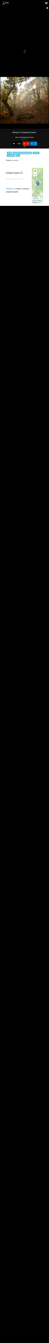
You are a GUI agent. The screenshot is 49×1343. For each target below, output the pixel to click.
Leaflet (34, 198)
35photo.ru (24, 139)
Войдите (10, 188)
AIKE (7, 3)
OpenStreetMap (37, 200)
